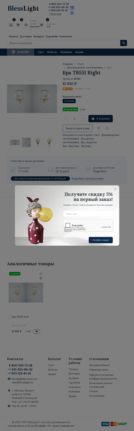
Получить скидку (100, 240)
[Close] (115, 188)
